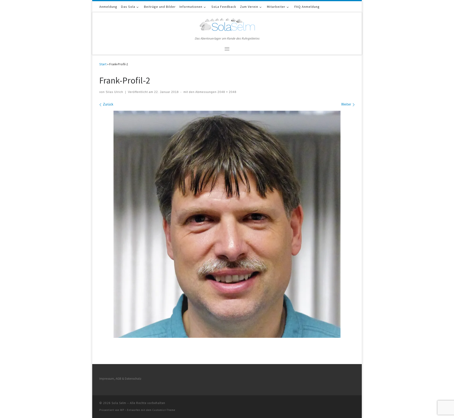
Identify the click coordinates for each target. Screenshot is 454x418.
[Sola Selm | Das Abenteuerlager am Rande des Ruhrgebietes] (227, 24)
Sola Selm (119, 403)
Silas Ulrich (114, 92)
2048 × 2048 (226, 92)
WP (122, 410)
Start (102, 64)
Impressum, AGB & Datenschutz (120, 379)
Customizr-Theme (163, 410)
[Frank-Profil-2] (227, 224)
